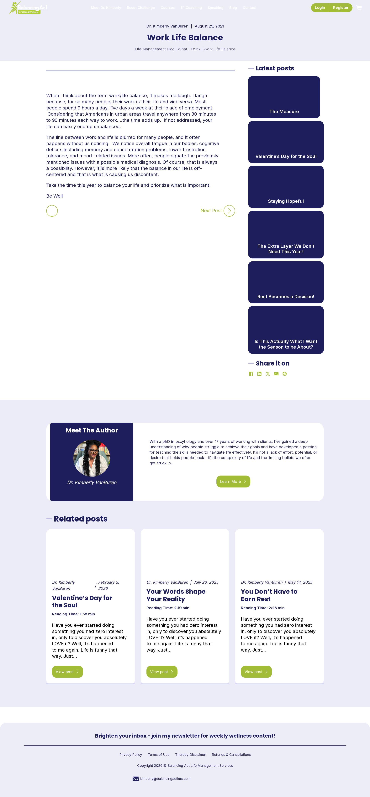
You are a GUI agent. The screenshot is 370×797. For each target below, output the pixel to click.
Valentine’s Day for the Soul (82, 601)
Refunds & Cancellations (231, 755)
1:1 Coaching (191, 8)
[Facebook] (251, 374)
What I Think (189, 49)
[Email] (276, 374)
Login (320, 7)
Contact (249, 8)
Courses (168, 8)
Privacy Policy (130, 755)
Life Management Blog (155, 49)
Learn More (230, 481)
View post (65, 671)
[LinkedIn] (259, 374)
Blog (233, 8)
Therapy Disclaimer (190, 755)
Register (341, 7)
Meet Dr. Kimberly (106, 8)
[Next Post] (229, 211)
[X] (268, 374)
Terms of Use (158, 755)
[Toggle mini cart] (359, 7)
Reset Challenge (141, 8)
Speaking (216, 8)
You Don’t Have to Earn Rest (269, 595)
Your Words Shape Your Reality (175, 595)
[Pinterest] (285, 374)
